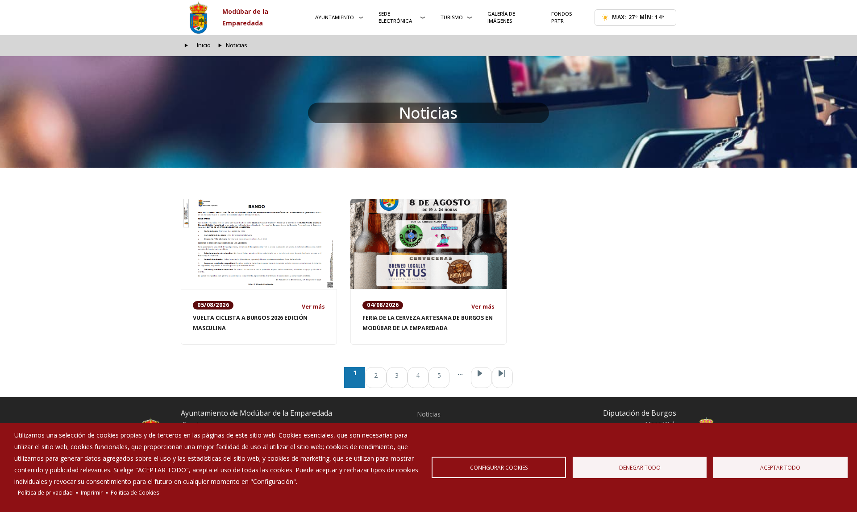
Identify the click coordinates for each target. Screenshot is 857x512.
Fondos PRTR (561, 17)
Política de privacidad (45, 492)
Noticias (429, 414)
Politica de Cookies (135, 492)
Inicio (204, 45)
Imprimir (92, 492)
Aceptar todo (780, 467)
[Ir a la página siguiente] (481, 377)
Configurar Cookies (499, 467)
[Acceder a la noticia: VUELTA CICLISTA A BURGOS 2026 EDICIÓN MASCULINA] (259, 244)
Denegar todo (640, 467)
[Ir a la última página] (502, 377)
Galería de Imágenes (501, 17)
